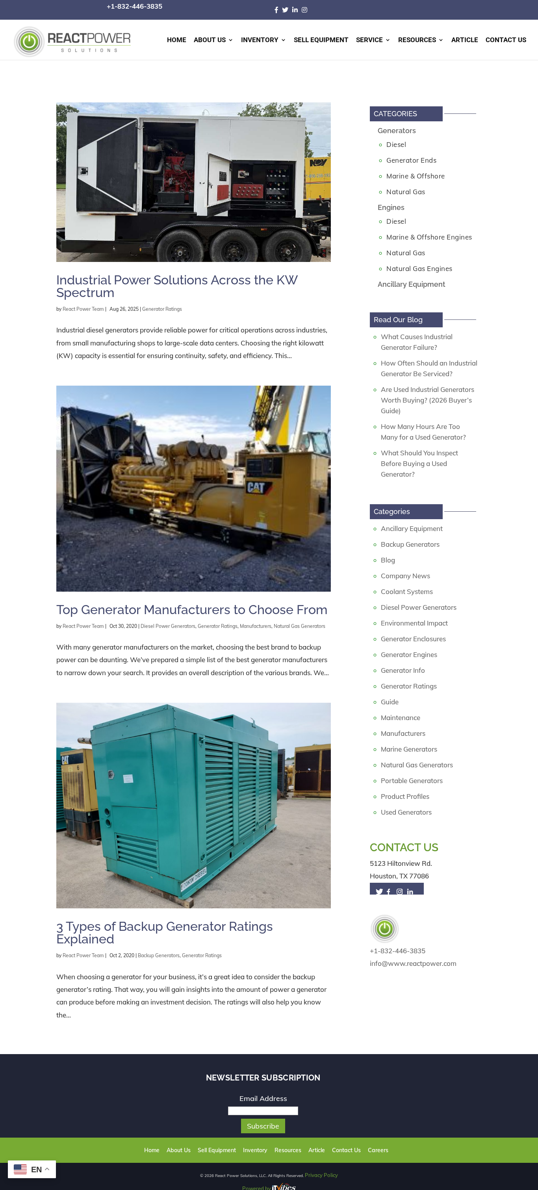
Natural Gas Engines (419, 268)
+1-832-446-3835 (134, 6)
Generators (397, 130)
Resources (417, 40)
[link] (278, 10)
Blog (388, 560)
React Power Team (83, 309)
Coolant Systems (407, 591)
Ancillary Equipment (411, 284)
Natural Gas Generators (299, 626)
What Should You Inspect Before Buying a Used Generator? (419, 463)
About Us (210, 40)
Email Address (263, 1098)
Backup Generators (159, 955)
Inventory (259, 40)
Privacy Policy (321, 1174)
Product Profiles (405, 796)
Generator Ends (411, 160)
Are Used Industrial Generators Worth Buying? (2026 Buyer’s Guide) (427, 400)
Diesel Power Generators (168, 626)
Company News (405, 576)
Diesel (396, 144)
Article (464, 40)
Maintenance (400, 717)
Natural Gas (405, 192)
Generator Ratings (162, 309)
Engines (391, 207)
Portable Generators (412, 780)
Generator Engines (409, 654)
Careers (366, 1150)
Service (369, 40)
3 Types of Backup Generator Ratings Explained (164, 932)
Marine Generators (409, 749)
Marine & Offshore (415, 176)
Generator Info (403, 670)
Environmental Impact (414, 623)
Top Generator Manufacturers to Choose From (192, 609)
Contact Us (506, 40)
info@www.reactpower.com (413, 963)
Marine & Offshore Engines (429, 237)
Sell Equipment (321, 40)
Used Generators (406, 812)
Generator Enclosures (413, 639)
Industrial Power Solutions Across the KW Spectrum (177, 286)
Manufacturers (255, 626)
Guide (390, 702)
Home (176, 40)
